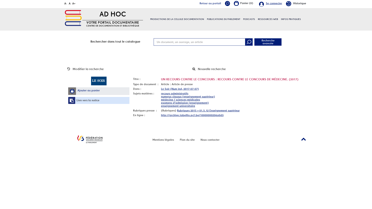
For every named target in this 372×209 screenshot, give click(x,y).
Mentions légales (163, 139)
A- (65, 3)
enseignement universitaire (178, 105)
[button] (72, 91)
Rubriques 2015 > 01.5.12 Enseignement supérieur (208, 110)
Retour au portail (210, 3)
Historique (299, 3)
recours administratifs (174, 93)
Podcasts (249, 19)
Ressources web (268, 19)
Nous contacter (210, 139)
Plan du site (187, 139)
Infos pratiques (291, 19)
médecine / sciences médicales (180, 99)
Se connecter (274, 3)
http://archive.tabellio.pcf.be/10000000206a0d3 (192, 115)
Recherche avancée (268, 42)
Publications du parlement (223, 19)
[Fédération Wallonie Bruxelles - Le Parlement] (89, 139)
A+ (74, 3)
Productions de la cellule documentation (177, 19)
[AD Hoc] (73, 18)
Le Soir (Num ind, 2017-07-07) (180, 88)
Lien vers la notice (88, 100)
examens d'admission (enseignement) (185, 102)
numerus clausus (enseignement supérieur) (188, 96)
